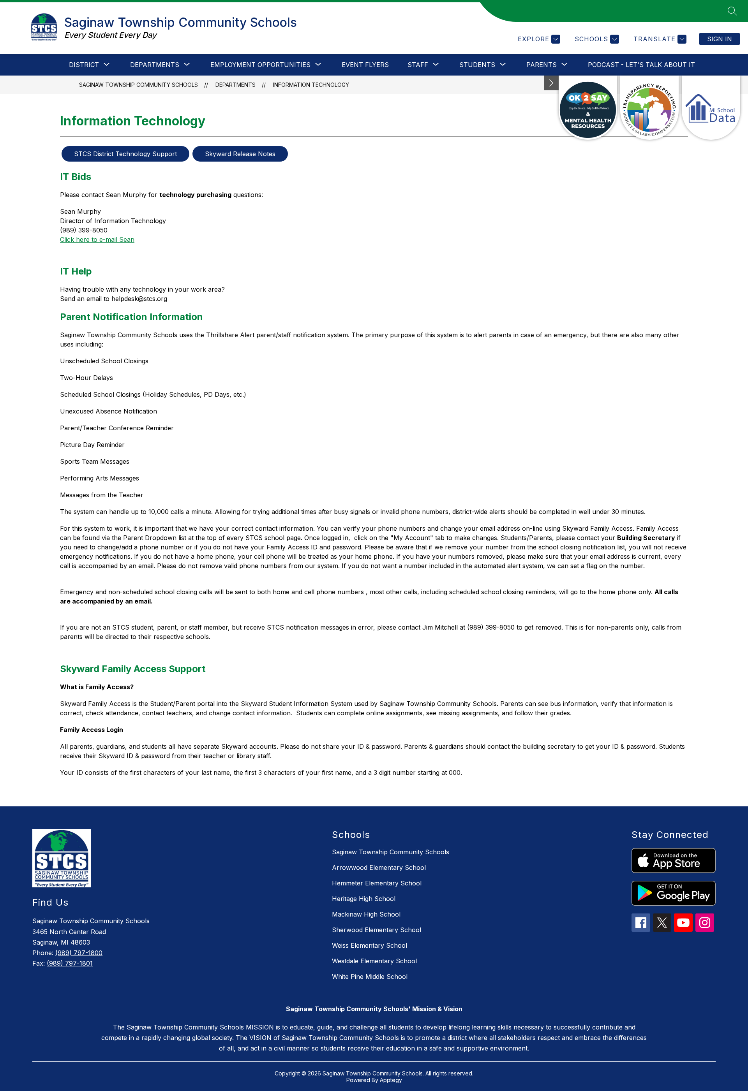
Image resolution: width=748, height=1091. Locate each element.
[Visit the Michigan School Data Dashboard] (711, 108)
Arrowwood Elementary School (379, 867)
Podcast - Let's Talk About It (641, 65)
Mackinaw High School (366, 914)
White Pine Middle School (370, 976)
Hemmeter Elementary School (377, 883)
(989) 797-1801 (70, 963)
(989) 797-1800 (78, 953)
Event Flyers (365, 65)
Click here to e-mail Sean (97, 239)
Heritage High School (363, 899)
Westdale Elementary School (374, 961)
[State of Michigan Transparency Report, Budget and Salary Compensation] (649, 108)
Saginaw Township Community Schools (138, 84)
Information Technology (311, 84)
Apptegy (391, 1080)
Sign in (719, 39)
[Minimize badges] (551, 83)
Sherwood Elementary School (376, 930)
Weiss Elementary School (369, 945)
